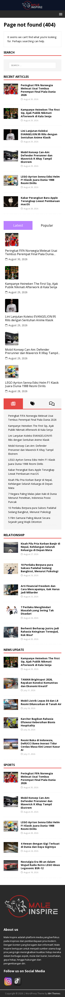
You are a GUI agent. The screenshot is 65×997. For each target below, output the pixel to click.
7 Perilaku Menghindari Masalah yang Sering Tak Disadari (37, 610)
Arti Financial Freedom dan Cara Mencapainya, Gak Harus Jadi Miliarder (40, 589)
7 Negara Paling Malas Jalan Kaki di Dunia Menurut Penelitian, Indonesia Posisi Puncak (32, 498)
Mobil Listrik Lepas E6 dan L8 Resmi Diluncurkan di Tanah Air (41, 702)
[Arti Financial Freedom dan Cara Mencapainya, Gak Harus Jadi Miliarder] (11, 593)
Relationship (14, 535)
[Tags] (32, 403)
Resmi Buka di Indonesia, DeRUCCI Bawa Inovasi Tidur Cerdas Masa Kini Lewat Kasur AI (40, 745)
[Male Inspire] (32, 8)
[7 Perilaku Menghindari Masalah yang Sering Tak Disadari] (11, 614)
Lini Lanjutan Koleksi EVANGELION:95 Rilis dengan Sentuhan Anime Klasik (39, 134)
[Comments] (51, 403)
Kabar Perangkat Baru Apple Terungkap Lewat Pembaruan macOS (40, 201)
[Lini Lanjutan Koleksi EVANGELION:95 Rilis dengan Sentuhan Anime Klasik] (11, 138)
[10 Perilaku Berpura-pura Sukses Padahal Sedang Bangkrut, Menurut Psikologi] (11, 571)
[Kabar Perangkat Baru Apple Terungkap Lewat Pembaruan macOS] (11, 205)
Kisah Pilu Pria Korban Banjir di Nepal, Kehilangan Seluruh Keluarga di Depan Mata (30, 484)
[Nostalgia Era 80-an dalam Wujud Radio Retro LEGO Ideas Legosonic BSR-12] (11, 868)
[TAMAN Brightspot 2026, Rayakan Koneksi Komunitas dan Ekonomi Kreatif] (11, 686)
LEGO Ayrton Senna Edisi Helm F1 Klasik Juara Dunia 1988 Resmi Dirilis (40, 180)
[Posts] (13, 403)
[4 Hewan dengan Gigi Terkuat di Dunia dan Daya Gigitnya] (11, 850)
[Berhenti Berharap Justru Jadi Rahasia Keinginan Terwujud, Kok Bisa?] (11, 635)
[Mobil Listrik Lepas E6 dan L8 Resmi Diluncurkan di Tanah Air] (11, 708)
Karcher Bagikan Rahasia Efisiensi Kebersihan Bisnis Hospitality (38, 722)
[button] (60, 14)
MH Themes (54, 993)
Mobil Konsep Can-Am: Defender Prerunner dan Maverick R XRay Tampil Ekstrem (36, 157)
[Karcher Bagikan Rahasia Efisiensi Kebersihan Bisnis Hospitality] (11, 726)
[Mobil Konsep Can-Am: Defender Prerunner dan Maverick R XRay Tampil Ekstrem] (11, 159)
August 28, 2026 (17, 391)
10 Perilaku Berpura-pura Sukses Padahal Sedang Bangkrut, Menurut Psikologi (39, 568)
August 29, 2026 (17, 292)
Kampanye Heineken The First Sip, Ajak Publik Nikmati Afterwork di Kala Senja (40, 113)
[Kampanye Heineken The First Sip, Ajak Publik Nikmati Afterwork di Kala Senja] (11, 116)
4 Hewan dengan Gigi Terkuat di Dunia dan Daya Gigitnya (40, 845)
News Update (14, 650)
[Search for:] (32, 65)
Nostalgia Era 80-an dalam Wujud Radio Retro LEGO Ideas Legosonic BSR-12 (40, 865)
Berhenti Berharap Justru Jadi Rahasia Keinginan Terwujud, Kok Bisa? (40, 631)
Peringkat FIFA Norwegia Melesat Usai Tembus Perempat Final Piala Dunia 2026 (38, 90)
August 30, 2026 (17, 259)
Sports (9, 765)
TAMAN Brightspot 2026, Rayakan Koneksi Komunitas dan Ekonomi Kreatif (39, 683)
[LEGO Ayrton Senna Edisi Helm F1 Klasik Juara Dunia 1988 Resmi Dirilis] (11, 183)
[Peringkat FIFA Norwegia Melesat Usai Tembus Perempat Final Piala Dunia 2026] (11, 92)
